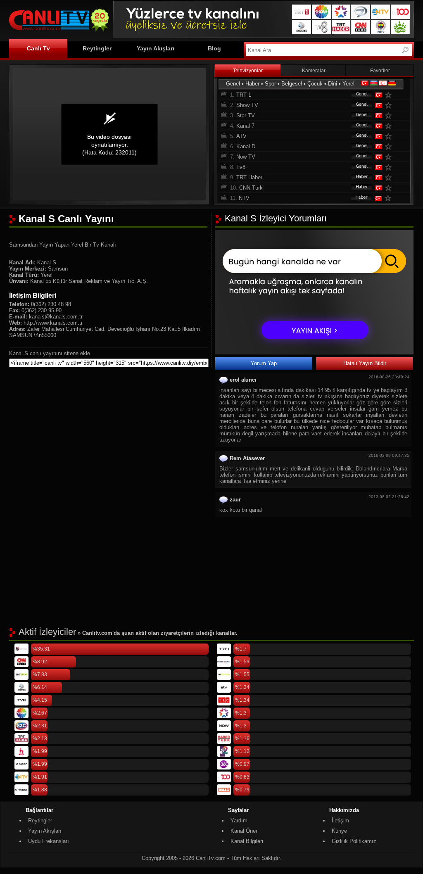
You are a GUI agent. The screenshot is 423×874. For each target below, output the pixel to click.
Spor (270, 84)
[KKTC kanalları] (383, 84)
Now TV (245, 157)
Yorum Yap (264, 363)
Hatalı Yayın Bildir (364, 363)
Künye (339, 831)
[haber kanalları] (357, 177)
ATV (241, 136)
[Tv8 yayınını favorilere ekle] (390, 167)
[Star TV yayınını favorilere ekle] (390, 115)
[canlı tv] (59, 33)
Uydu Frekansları (48, 841)
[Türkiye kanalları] (364, 84)
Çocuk (315, 84)
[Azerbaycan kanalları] (374, 84)
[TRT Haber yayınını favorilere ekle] (390, 177)
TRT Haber (249, 177)
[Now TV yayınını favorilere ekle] (390, 157)
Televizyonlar (248, 71)
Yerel (348, 84)
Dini (332, 84)
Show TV (247, 105)
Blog (214, 48)
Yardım (239, 820)
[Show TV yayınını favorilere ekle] (390, 105)
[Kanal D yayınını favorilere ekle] (390, 146)
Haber (252, 84)
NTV (244, 198)
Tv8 (240, 167)
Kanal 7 (245, 126)
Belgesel (291, 84)
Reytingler (97, 48)
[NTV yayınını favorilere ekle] (389, 198)
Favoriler (380, 71)
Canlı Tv (38, 48)
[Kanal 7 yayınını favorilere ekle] (390, 126)
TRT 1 (243, 95)
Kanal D (245, 146)
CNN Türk (251, 188)
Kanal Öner (244, 831)
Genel (233, 84)
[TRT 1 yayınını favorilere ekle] (390, 95)
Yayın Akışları (155, 48)
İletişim (340, 820)
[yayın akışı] (314, 352)
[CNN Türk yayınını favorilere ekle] (390, 188)
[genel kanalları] (357, 95)
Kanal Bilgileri (247, 841)
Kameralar (314, 71)
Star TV (245, 115)
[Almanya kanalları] (392, 84)
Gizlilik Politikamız (354, 841)
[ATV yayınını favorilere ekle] (390, 136)
